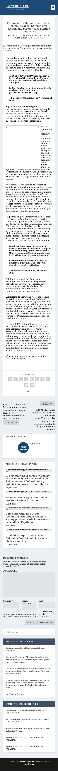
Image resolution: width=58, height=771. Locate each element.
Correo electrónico (28, 601)
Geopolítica (21, 37)
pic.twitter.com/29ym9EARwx (24, 265)
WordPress (29, 764)
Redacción (28, 35)
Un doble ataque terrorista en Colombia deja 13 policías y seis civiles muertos (26, 538)
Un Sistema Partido (15, 694)
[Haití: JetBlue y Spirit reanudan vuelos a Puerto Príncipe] (29, 492)
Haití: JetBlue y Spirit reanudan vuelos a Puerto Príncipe (26, 499)
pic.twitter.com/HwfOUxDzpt (23, 92)
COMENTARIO (10, 570)
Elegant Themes (27, 761)
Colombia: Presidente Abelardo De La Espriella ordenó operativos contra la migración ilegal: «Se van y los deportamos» (28, 659)
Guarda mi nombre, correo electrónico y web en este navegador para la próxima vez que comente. (27, 613)
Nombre (8, 600)
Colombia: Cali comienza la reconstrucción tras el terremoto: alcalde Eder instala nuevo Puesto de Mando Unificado (28, 671)
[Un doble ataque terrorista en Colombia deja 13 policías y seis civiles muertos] (29, 530)
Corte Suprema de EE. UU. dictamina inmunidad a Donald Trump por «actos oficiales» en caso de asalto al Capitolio (29, 518)
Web (41, 600)
